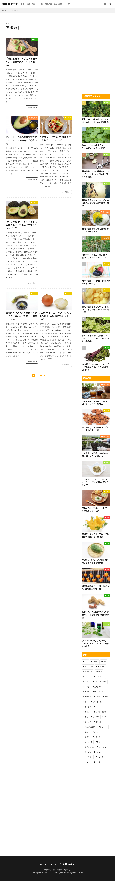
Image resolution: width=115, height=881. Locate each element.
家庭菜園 (48, 4)
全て (22, 4)
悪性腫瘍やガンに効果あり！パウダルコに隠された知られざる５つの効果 (95, 174)
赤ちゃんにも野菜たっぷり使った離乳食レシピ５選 (95, 509)
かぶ (97, 707)
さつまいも (88, 742)
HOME (6, 10)
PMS (104, 661)
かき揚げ (88, 707)
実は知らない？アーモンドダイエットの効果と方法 (95, 428)
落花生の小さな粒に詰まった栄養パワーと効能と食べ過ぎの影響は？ (95, 615)
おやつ (98, 697)
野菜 (28, 4)
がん (86, 717)
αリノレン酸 (89, 666)
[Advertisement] (56, 52)
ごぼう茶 (97, 737)
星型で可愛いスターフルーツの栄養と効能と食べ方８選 (95, 535)
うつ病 (104, 682)
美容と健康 (58, 4)
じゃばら (88, 752)
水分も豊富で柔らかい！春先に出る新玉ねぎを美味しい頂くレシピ (55, 316)
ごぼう (87, 737)
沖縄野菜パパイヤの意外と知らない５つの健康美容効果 (95, 561)
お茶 (86, 702)
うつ (95, 682)
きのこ (105, 717)
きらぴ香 (99, 722)
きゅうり (88, 722)
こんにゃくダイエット (92, 732)
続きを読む (31, 107)
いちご (99, 672)
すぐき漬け (88, 757)
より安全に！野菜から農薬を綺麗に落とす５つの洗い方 (95, 454)
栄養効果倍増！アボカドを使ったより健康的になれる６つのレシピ (21, 61)
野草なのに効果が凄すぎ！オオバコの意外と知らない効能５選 (95, 120)
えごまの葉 (98, 687)
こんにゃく (103, 727)
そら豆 (98, 762)
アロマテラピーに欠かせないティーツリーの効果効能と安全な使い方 (95, 482)
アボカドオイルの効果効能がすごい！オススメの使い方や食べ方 (21, 140)
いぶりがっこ (100, 677)
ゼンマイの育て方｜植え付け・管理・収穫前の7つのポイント (95, 256)
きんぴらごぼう (90, 727)
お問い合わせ (69, 864)
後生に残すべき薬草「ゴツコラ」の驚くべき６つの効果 (94, 146)
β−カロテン (89, 672)
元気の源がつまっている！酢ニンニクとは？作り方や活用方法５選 (95, 309)
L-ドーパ (95, 661)
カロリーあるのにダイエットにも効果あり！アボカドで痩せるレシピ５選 (21, 224)
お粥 (106, 697)
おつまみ (88, 697)
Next (41, 375)
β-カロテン (101, 666)
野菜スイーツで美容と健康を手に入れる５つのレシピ (55, 139)
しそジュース (89, 747)
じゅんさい (99, 752)
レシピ (40, 4)
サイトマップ (54, 864)
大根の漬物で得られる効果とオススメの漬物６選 (95, 230)
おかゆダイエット (100, 692)
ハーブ (67, 4)
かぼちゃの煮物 (101, 712)
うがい (87, 682)
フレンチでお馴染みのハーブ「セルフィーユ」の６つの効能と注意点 (95, 643)
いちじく (88, 677)
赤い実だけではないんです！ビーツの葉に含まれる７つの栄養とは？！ (95, 367)
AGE (86, 661)
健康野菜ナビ (10, 4)
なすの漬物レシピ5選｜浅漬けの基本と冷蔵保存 (96, 282)
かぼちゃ (88, 712)
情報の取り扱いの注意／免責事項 (57, 870)
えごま (87, 687)
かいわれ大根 (97, 702)
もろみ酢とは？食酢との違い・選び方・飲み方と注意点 (95, 402)
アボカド (15, 10)
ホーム (43, 864)
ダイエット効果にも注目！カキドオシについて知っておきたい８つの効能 (95, 338)
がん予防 (96, 717)
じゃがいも (102, 747)
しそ (98, 742)
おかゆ (87, 692)
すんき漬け (100, 757)
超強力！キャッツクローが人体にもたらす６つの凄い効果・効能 (95, 203)
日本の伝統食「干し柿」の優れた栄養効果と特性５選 (95, 587)
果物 (33, 4)
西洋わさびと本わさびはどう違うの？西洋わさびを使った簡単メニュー (21, 316)
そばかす (88, 762)
